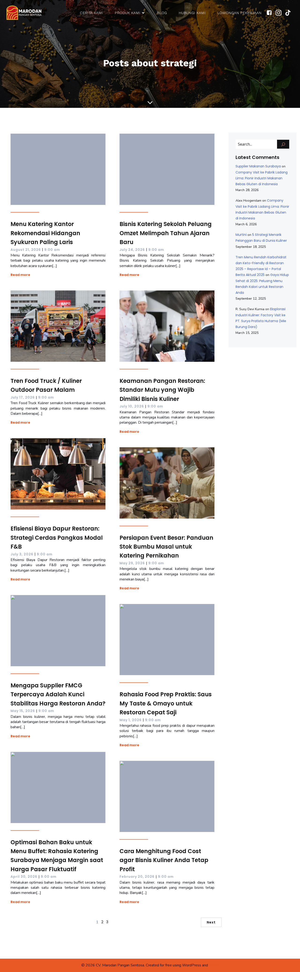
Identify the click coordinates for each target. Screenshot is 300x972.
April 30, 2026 (24, 876)
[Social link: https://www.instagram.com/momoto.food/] (280, 13)
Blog (162, 13)
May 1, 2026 (131, 720)
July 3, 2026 (22, 554)
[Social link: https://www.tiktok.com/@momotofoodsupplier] (289, 13)
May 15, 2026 (23, 710)
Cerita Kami (91, 13)
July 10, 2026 (132, 406)
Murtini (241, 234)
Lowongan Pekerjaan (239, 13)
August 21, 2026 (26, 249)
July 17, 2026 (23, 397)
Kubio (214, 965)
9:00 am (52, 249)
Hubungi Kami (192, 13)
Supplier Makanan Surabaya (258, 166)
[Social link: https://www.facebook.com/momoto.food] (271, 13)
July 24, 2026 (132, 249)
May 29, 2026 (132, 563)
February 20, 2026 (137, 876)
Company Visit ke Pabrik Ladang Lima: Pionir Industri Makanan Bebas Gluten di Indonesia (262, 178)
